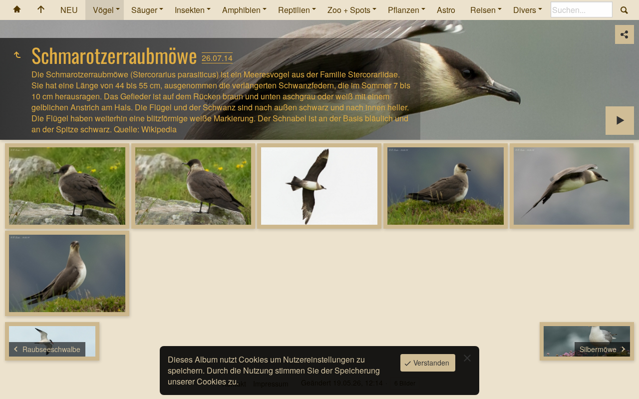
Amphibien (241, 9)
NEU (69, 9)
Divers (524, 9)
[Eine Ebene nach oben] (16, 54)
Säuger (144, 9)
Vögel (103, 9)
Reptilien (294, 9)
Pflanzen (403, 9)
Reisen (483, 9)
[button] (20, 379)
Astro (446, 9)
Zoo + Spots (348, 9)
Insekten (190, 9)
